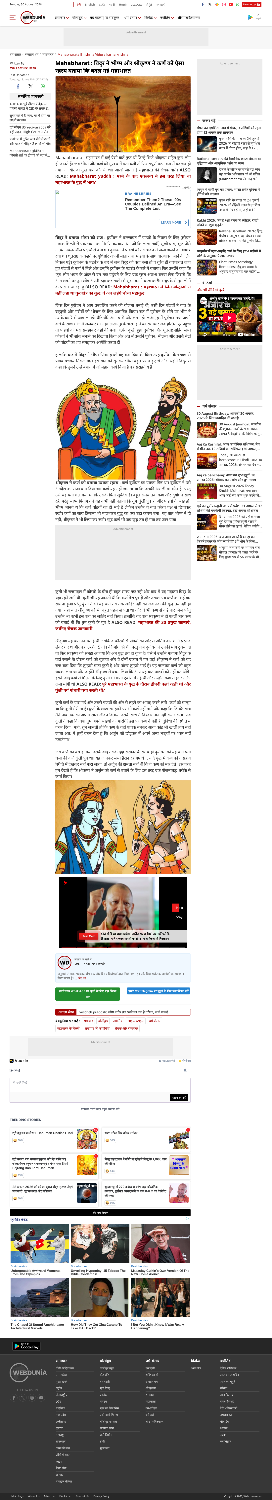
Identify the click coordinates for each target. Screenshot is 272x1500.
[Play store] (250, 17)
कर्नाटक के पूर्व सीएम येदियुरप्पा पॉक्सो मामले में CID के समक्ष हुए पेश (30, 105)
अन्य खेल (196, 1368)
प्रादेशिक (60, 1408)
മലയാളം (136, 4)
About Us (33, 1496)
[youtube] (231, 4)
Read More (88, 936)
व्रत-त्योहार (151, 1408)
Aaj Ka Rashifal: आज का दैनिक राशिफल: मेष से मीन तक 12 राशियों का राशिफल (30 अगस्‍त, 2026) (228, 446)
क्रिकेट (148, 17)
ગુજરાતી (160, 4)
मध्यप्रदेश (61, 1415)
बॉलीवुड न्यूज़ (107, 1368)
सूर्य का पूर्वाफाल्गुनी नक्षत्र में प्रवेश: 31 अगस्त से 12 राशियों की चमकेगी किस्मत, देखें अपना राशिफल (229, 508)
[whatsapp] (42, 86)
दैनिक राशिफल (228, 1368)
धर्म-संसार (130, 17)
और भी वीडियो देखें (210, 290)
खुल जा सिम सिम (109, 1408)
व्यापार (59, 1475)
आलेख (103, 1395)
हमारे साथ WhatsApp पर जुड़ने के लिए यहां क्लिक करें (87, 994)
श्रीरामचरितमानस (188, 17)
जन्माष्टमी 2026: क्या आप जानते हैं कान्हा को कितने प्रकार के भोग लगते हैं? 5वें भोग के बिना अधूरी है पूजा (226, 539)
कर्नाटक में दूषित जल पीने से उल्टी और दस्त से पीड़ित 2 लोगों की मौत (30, 141)
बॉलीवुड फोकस (108, 1421)
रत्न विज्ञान (225, 1441)
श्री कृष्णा (151, 1388)
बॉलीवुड (77, 17)
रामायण (150, 1395)
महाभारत (48, 54)
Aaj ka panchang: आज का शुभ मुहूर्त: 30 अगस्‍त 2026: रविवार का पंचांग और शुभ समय (226, 477)
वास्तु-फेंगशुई (227, 1401)
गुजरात (59, 1428)
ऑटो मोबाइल (63, 1455)
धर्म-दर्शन (150, 1415)
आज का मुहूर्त (227, 1381)
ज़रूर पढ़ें (208, 120)
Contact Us (82, 1496)
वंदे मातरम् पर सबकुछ (104, 17)
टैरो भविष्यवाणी (228, 1408)
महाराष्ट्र (60, 1435)
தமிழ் (102, 4)
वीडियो (207, 282)
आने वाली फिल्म (109, 1415)
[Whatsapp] (238, 4)
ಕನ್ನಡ (149, 4)
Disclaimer (65, 1496)
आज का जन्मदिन (229, 1375)
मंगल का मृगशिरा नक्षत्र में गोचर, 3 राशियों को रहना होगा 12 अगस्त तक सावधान (229, 130)
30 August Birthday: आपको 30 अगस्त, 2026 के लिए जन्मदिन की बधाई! (225, 415)
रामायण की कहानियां (97, 1028)
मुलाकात (105, 1448)
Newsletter (249, 4)
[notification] (258, 17)
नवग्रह (223, 1435)
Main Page (17, 1496)
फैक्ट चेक (61, 1468)
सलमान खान (107, 1428)
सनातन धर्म (31, 54)
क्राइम (59, 1461)
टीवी (102, 1441)
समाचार (60, 17)
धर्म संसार (209, 406)
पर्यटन (103, 1401)
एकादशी (150, 1368)
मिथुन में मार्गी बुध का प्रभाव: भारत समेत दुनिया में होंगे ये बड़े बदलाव (228, 191)
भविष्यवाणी (152, 1375)
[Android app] (26, 1346)
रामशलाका (226, 1415)
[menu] (14, 17)
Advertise (49, 1496)
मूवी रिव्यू (105, 1388)
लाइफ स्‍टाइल (136, 1020)
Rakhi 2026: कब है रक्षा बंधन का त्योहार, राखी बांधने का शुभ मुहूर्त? (227, 222)
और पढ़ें (82, 978)
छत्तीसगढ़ (61, 1421)
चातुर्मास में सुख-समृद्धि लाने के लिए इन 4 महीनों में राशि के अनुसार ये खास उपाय (229, 253)
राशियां (223, 1388)
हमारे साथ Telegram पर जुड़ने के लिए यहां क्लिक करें (158, 991)
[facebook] (203, 4)
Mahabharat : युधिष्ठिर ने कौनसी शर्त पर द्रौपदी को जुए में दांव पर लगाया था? (28, 152)
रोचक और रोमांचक (126, 1028)
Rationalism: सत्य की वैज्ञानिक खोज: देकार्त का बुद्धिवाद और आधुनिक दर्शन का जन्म (229, 160)
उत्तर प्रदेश (61, 1375)
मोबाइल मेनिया (64, 1481)
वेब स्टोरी (105, 1381)
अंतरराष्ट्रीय (61, 1395)
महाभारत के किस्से (68, 1028)
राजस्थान (61, 1441)
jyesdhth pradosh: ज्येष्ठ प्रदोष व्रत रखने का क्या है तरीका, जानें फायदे (123, 1012)
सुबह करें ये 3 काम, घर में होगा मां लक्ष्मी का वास (30, 117)
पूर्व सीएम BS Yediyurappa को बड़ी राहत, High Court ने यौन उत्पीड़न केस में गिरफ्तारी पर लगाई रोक (30, 129)
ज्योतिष (165, 17)
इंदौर (58, 1401)
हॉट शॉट (104, 1375)
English (90, 4)
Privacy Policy (101, 1496)
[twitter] (210, 4)
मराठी (112, 4)
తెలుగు (123, 4)
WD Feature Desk (23, 68)
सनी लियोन (106, 1435)
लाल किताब (226, 1395)
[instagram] (224, 4)
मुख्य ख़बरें (61, 1381)
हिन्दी (78, 4)
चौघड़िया (225, 1421)
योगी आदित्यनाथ (65, 1368)
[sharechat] (217, 4)
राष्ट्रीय (59, 1388)
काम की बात (63, 1448)
